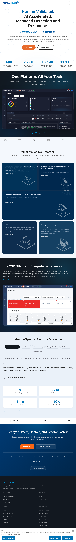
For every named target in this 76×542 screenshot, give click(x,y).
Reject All (67, 538)
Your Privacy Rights (8, 538)
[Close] (73, 531)
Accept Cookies (54, 538)
